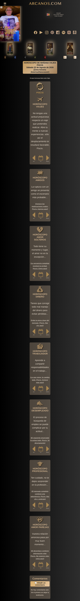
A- (75, 57)
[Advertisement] (10, 71)
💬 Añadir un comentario (40, 584)
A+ (65, 57)
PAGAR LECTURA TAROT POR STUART (58, 14)
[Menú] (5, 3)
